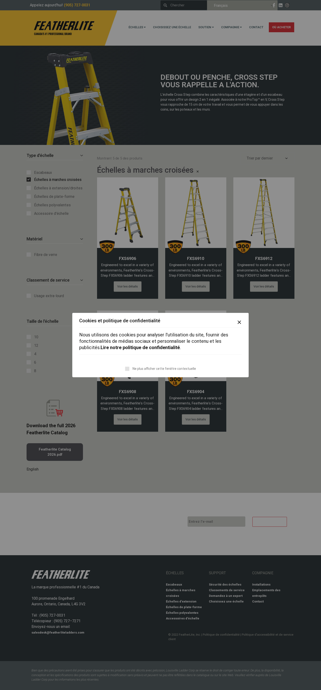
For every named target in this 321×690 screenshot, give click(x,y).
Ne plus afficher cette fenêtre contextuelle (164, 369)
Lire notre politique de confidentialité (140, 347)
